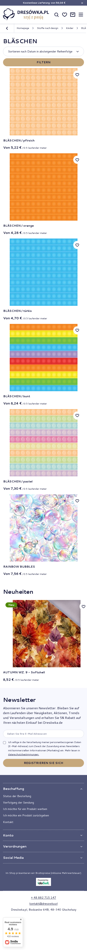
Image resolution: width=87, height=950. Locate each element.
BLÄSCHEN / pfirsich (19, 140)
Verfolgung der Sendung (18, 803)
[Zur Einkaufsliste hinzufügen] (77, 75)
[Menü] (80, 15)
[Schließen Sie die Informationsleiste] (82, 3)
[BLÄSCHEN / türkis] (43, 272)
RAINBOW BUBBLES (19, 566)
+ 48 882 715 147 (43, 898)
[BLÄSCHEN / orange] (43, 187)
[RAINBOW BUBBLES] (43, 528)
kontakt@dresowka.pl (44, 904)
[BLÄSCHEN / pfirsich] (43, 101)
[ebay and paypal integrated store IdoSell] (43, 882)
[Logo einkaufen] (26, 14)
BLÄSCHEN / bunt (16, 396)
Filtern (44, 62)
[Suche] (56, 14)
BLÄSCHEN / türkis (17, 311)
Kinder (69, 28)
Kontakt (8, 822)
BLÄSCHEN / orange (18, 225)
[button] (43, 788)
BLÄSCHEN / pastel (18, 481)
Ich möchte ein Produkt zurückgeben (26, 815)
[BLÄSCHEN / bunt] (43, 357)
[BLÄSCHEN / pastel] (43, 442)
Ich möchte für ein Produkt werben (25, 809)
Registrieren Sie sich (43, 763)
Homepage (23, 28)
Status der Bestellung (17, 796)
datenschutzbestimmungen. (23, 754)
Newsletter (19, 699)
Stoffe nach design (47, 28)
